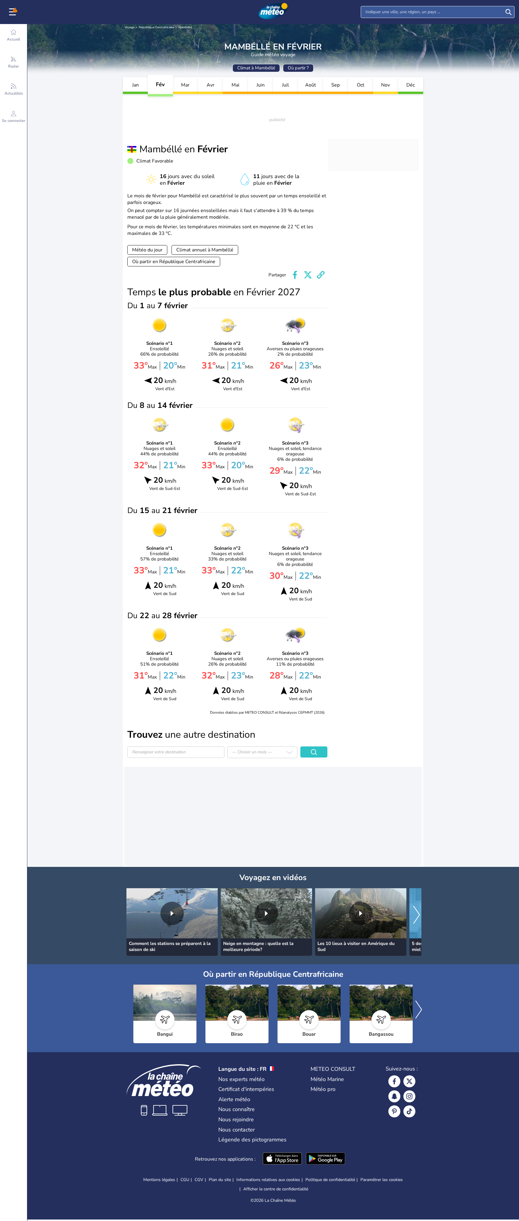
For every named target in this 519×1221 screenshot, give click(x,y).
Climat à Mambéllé (256, 68)
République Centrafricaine (156, 27)
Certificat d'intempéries (246, 1089)
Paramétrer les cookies (381, 1179)
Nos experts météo (241, 1079)
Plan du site (220, 1180)
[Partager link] (321, 275)
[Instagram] (409, 1096)
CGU (185, 1180)
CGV (199, 1180)
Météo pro (323, 1089)
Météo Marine (327, 1079)
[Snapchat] (394, 1096)
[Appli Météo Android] (325, 1159)
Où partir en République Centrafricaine (173, 261)
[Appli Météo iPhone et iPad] (282, 1159)
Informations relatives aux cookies (268, 1180)
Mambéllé (185, 27)
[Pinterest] (394, 1111)
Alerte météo (234, 1099)
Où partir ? (298, 68)
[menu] (13, 12)
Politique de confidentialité (330, 1180)
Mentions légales (159, 1180)
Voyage (130, 27)
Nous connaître (236, 1109)
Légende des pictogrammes (252, 1139)
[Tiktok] (409, 1111)
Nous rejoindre (236, 1119)
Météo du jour (147, 250)
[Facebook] (394, 1081)
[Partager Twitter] (308, 275)
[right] (416, 915)
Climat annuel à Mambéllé (204, 250)
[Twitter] (409, 1081)
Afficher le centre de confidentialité (275, 1189)
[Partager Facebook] (295, 275)
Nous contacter (236, 1129)
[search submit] (508, 12)
